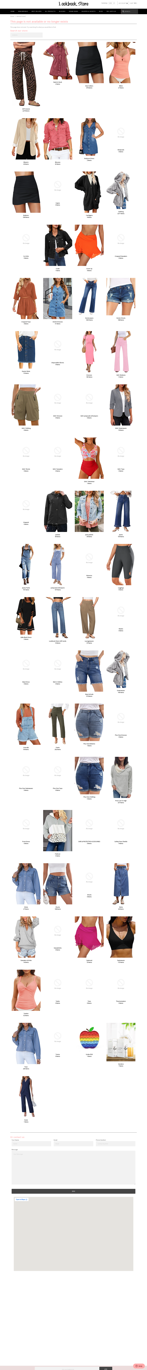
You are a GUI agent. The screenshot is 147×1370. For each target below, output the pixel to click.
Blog (101, 11)
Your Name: (15, 1140)
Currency (104, 3)
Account (122, 3)
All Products (50, 11)
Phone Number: (101, 1140)
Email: (55, 1140)
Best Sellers (36, 11)
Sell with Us (111, 11)
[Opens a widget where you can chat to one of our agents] (139, 1366)
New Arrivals (23, 11)
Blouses (62, 11)
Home (13, 11)
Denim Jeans (73, 11)
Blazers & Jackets (88, 11)
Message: (15, 1149)
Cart (133, 3)
